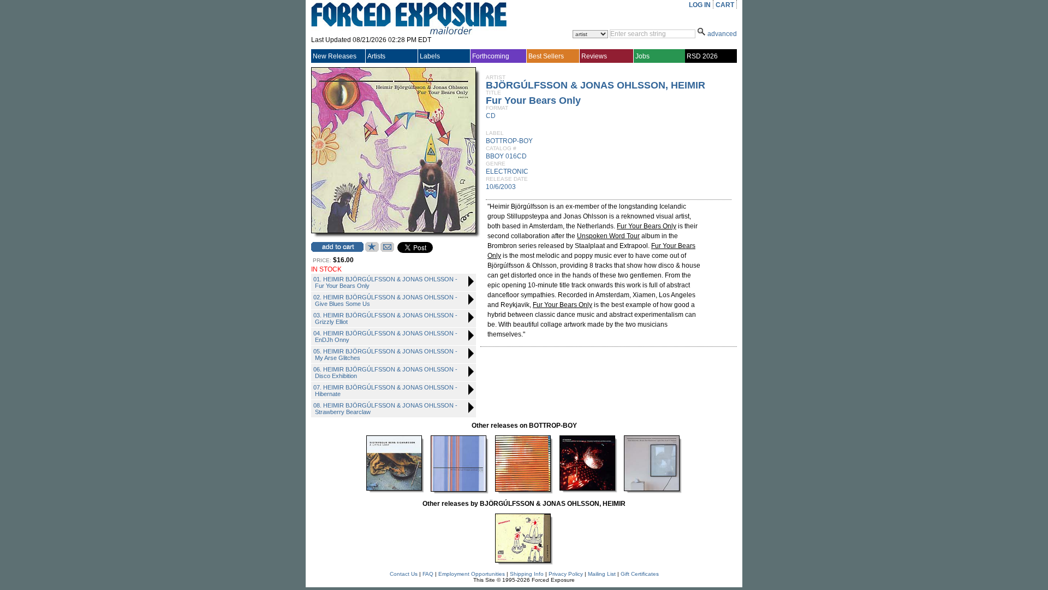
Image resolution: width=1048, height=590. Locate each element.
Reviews (594, 56)
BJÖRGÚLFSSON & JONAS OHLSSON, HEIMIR (595, 85)
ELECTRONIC (507, 171)
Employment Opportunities (471, 574)
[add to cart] (337, 247)
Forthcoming (490, 56)
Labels (430, 56)
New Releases (334, 56)
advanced (722, 34)
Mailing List (602, 574)
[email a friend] (387, 249)
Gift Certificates (640, 574)
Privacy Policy (566, 574)
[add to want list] (372, 249)
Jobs (642, 56)
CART (725, 5)
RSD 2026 (702, 56)
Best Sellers (546, 56)
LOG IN (700, 5)
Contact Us (404, 574)
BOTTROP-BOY (509, 141)
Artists (376, 56)
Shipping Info (527, 574)
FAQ (427, 574)
